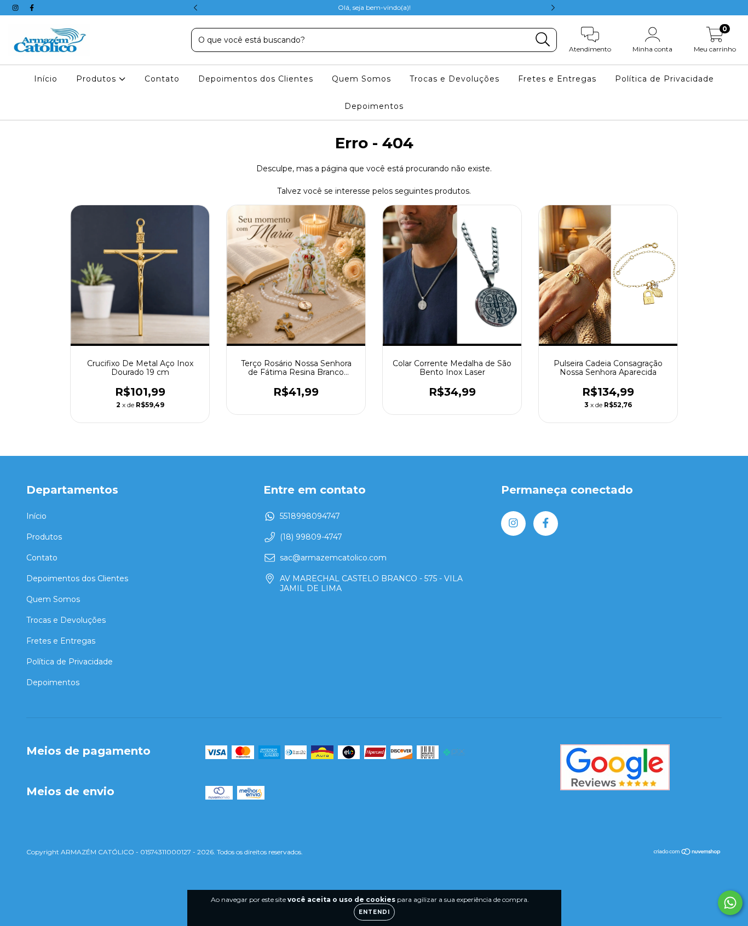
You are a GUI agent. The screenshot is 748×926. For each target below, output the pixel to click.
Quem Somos (361, 79)
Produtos (97, 79)
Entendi (374, 912)
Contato (162, 79)
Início (45, 79)
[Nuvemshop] (687, 853)
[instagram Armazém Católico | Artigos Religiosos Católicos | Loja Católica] (16, 8)
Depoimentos (374, 106)
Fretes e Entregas (557, 79)
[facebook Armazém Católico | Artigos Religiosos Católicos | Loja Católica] (32, 8)
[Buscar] (543, 40)
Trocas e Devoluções (454, 79)
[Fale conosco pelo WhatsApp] (730, 902)
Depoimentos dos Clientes (255, 79)
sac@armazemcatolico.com (333, 558)
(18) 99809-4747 (311, 537)
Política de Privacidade (664, 79)
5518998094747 (310, 516)
